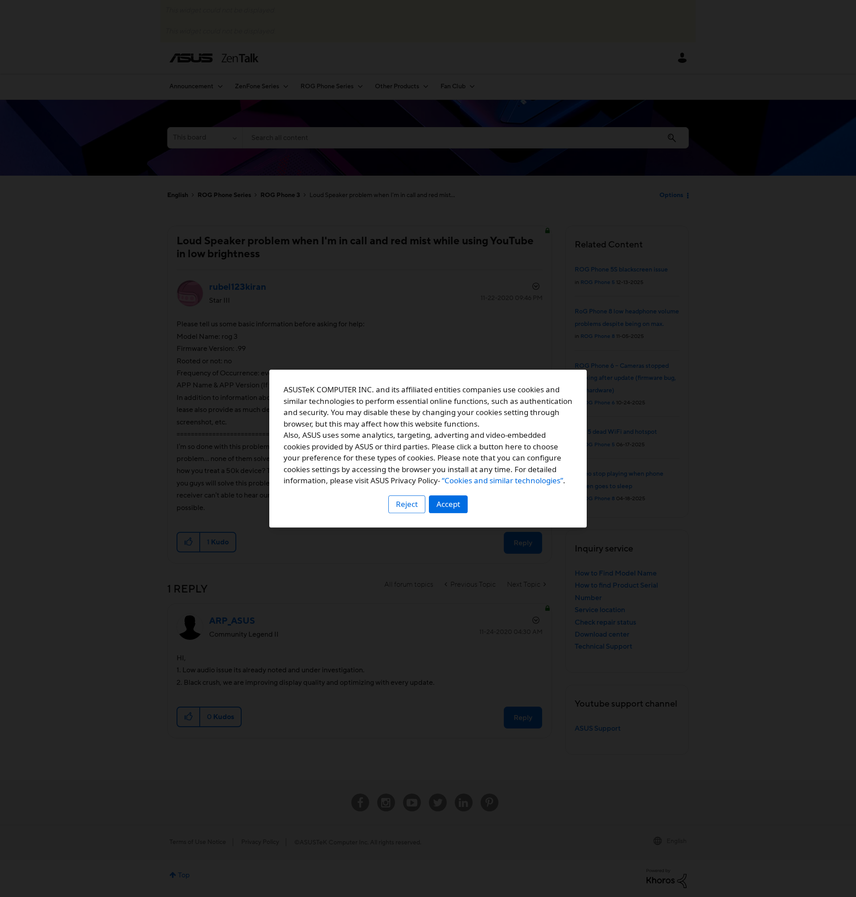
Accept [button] (448, 504)
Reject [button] (407, 504)
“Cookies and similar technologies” (502, 480)
